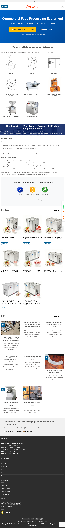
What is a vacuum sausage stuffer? (32, 357)
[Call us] (14, 503)
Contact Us (4, 467)
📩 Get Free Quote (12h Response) (23, 29)
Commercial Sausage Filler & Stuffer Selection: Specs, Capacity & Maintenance (32, 324)
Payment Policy (5, 488)
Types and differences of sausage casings (54, 371)
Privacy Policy (5, 485)
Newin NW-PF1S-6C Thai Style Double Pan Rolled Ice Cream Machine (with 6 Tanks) (53, 239)
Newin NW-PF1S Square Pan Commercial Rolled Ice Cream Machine (10, 238)
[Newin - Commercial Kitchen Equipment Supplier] (32, 6)
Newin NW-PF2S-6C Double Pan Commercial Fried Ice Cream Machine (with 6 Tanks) (32, 303)
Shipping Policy (5, 491)
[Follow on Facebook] (2, 503)
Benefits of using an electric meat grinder (32, 403)
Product (3, 470)
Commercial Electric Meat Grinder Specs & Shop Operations (54, 324)
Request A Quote (5, 494)
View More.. (58, 210)
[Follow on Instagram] (5, 503)
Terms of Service (6, 476)
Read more (4, 243)
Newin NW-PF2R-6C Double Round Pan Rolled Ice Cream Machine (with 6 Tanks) (11, 302)
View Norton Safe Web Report (6, 512)
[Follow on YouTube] (19, 503)
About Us (3, 464)
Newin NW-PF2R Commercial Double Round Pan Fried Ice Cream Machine (31, 271)
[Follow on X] (8, 503)
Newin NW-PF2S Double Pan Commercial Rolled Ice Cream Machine (53, 271)
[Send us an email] (11, 503)
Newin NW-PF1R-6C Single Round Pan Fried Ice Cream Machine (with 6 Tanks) (10, 271)
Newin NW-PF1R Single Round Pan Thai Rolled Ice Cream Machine (32, 238)
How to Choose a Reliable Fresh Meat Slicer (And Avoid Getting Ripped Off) (11, 338)
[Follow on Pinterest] (17, 503)
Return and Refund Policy (41, 521)
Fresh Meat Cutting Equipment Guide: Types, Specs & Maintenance (11, 357)
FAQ (2, 473)
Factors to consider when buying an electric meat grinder (11, 403)
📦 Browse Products (46, 29)
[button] (4, 6)
